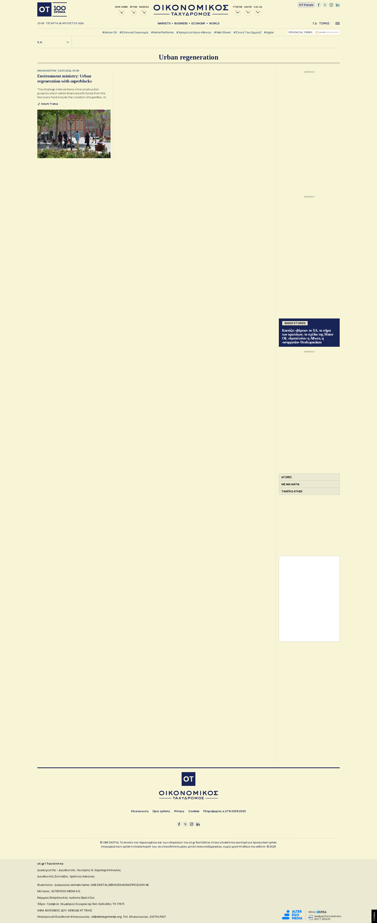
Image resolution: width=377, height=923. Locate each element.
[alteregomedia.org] (292, 918)
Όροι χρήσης (161, 811)
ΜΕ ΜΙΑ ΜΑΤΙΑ (290, 484)
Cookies (193, 811)
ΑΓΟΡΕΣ (286, 477)
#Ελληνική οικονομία (133, 32)
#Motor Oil (109, 32)
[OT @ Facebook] (319, 5)
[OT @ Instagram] (331, 5)
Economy (198, 23)
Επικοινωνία (139, 811)
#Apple (269, 32)
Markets (164, 23)
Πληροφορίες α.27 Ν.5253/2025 (224, 811)
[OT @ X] (325, 5)
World (214, 23)
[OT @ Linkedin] (337, 5)
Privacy (179, 811)
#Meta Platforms (162, 32)
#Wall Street (222, 32)
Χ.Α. (40, 42)
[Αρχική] (52, 9)
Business (181, 23)
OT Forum (306, 5)
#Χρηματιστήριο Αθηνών (193, 32)
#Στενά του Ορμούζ (247, 32)
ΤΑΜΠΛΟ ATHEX (291, 491)
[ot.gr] (191, 14)
